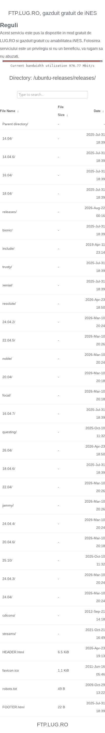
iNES (77, 41)
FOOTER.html (13, 707)
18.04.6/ (8, 469)
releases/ (9, 212)
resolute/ (9, 303)
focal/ (6, 395)
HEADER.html (13, 652)
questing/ (9, 432)
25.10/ (7, 560)
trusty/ (7, 267)
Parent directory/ (15, 124)
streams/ (9, 634)
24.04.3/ (8, 579)
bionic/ (7, 230)
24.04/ (7, 597)
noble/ (7, 359)
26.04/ (7, 450)
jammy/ (8, 505)
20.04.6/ (8, 542)
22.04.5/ (8, 340)
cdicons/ (8, 615)
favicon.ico (10, 670)
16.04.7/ (8, 414)
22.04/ (7, 487)
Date (97, 111)
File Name (7, 111)
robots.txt (9, 689)
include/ (8, 248)
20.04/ (7, 377)
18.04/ (7, 193)
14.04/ (7, 138)
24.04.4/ (8, 524)
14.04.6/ (8, 157)
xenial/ (7, 285)
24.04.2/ (8, 322)
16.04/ (7, 175)
